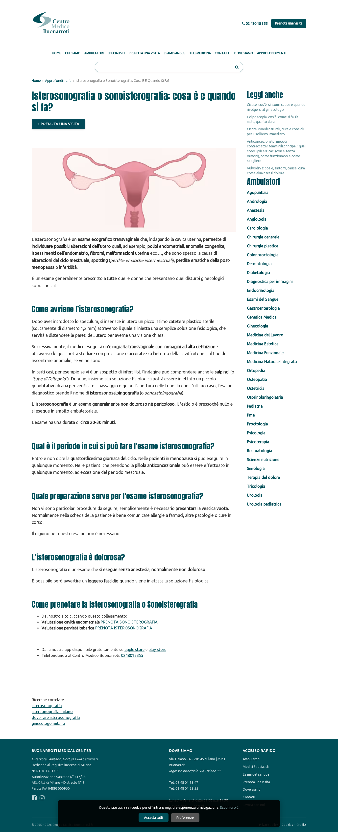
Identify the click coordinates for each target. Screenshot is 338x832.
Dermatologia (259, 263)
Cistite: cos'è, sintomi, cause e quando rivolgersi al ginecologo (276, 107)
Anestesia (256, 210)
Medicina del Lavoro (265, 335)
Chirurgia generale (263, 237)
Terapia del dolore (263, 477)
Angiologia (256, 219)
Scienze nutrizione (263, 459)
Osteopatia (257, 379)
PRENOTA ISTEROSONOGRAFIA (123, 628)
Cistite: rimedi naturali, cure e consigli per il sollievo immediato (275, 131)
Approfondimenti (271, 53)
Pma (251, 415)
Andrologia (257, 201)
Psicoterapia (258, 441)
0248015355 (132, 655)
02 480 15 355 (256, 23)
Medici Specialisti (256, 767)
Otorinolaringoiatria (265, 397)
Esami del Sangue (262, 299)
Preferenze (185, 818)
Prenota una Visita (144, 53)
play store (157, 649)
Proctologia (257, 424)
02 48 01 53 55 (186, 788)
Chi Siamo (72, 53)
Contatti (222, 53)
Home (56, 53)
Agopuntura (257, 192)
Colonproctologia (263, 255)
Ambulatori (94, 53)
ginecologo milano (48, 723)
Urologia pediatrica (264, 504)
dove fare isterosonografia (56, 717)
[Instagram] (42, 798)
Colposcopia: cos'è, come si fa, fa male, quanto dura (272, 119)
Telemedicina (200, 53)
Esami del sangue (256, 774)
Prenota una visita (288, 23)
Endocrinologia (260, 290)
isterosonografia (47, 705)
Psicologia (256, 433)
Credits (301, 824)
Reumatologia (259, 450)
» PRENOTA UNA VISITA (58, 124)
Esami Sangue (174, 53)
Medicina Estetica (263, 344)
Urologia (255, 495)
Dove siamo (252, 789)
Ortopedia (256, 370)
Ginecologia (257, 326)
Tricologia (256, 486)
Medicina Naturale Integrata (272, 361)
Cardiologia (257, 228)
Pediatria (255, 406)
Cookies (287, 824)
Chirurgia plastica (262, 246)
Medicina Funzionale (265, 352)
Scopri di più (229, 807)
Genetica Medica (262, 317)
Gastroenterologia (263, 308)
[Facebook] (34, 798)
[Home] (51, 23)
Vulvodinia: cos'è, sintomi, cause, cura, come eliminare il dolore (276, 170)
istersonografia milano (52, 711)
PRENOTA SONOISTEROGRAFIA (129, 622)
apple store (134, 649)
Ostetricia (256, 388)
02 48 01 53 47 (186, 783)
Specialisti (116, 53)
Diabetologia (258, 272)
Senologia (256, 468)
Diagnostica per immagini (270, 281)
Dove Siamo (243, 53)
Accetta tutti (153, 818)
